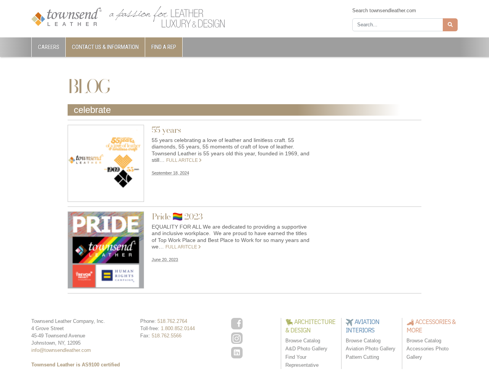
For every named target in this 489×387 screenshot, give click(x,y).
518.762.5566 (166, 336)
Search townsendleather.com (384, 10)
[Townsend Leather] (66, 16)
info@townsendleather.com (61, 350)
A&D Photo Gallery (306, 349)
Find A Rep (163, 47)
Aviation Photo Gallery (370, 349)
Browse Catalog (302, 340)
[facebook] (237, 323)
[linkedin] (237, 352)
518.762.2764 (172, 321)
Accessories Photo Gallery (427, 353)
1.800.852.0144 (178, 328)
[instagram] (237, 338)
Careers (48, 47)
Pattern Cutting (362, 357)
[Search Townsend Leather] (450, 24)
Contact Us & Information (105, 47)
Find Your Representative (302, 361)
